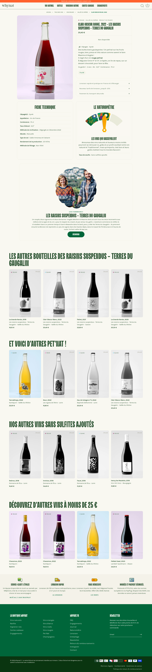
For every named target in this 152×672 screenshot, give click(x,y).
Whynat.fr (18, 660)
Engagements (102, 6)
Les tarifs (94, 595)
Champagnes (48, 637)
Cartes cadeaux (88, 6)
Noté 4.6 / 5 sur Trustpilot (20, 597)
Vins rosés (47, 627)
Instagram (74, 647)
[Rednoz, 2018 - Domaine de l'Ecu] (25, 454)
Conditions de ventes (134, 666)
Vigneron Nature (72, 6)
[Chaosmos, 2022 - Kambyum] (59, 535)
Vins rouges (48, 630)
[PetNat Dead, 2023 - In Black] (127, 535)
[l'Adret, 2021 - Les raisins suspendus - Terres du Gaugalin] (93, 293)
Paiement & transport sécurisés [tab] (91, 94)
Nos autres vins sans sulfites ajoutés (51, 425)
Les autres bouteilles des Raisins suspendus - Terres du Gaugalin (71, 260)
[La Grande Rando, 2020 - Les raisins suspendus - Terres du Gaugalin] (127, 293)
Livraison (74, 633)
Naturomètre (75, 630)
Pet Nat (46, 633)
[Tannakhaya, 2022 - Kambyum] (25, 374)
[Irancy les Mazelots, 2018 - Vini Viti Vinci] (127, 454)
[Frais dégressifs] (94, 580)
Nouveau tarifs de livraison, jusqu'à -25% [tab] (94, 89)
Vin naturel (49, 6)
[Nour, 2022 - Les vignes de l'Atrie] (59, 374)
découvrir (76, 234)
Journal (73, 627)
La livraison (57, 595)
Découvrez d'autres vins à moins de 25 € (53, 505)
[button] (15, 296)
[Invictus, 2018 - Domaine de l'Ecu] (59, 454)
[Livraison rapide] (57, 580)
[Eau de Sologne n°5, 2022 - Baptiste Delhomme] (93, 374)
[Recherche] (142, 6)
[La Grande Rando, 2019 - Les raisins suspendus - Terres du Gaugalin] (25, 293)
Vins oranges (48, 620)
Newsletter (74, 640)
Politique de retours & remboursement (127, 669)
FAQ (71, 620)
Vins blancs (48, 623)
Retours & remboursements (82, 643)
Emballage (74, 637)
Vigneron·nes (16, 627)
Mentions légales (107, 666)
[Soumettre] (141, 634)
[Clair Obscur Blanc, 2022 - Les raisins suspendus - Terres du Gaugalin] (59, 293)
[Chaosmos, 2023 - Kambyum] (25, 535)
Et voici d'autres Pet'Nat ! (37, 344)
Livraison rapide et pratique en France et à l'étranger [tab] (99, 83)
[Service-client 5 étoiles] (20, 580)
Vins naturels (16, 620)
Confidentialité (119, 666)
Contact (73, 650)
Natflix (60, 6)
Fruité (82, 73)
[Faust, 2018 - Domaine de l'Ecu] (93, 454)
